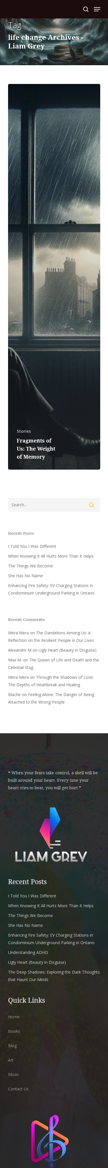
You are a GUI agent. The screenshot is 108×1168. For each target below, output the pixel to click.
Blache (14, 694)
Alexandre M (19, 650)
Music (13, 1074)
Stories (24, 431)
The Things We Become (30, 566)
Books (14, 1031)
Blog (12, 1045)
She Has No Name (25, 575)
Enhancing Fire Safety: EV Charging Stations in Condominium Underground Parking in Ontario (51, 589)
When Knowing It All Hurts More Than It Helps (51, 556)
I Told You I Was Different (32, 546)
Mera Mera (18, 632)
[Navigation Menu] (97, 9)
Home (14, 1016)
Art (11, 1060)
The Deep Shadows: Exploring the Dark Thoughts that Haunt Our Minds (54, 975)
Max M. (15, 660)
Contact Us (18, 1089)
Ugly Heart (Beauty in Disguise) (67, 650)
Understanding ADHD (28, 952)
